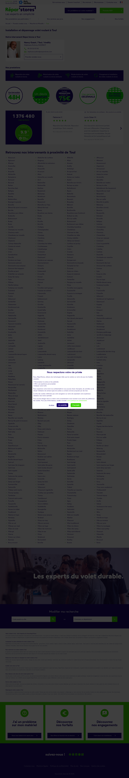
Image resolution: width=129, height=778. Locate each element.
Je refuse (51, 405)
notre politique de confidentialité (77, 400)
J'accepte (76, 405)
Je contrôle (62, 405)
